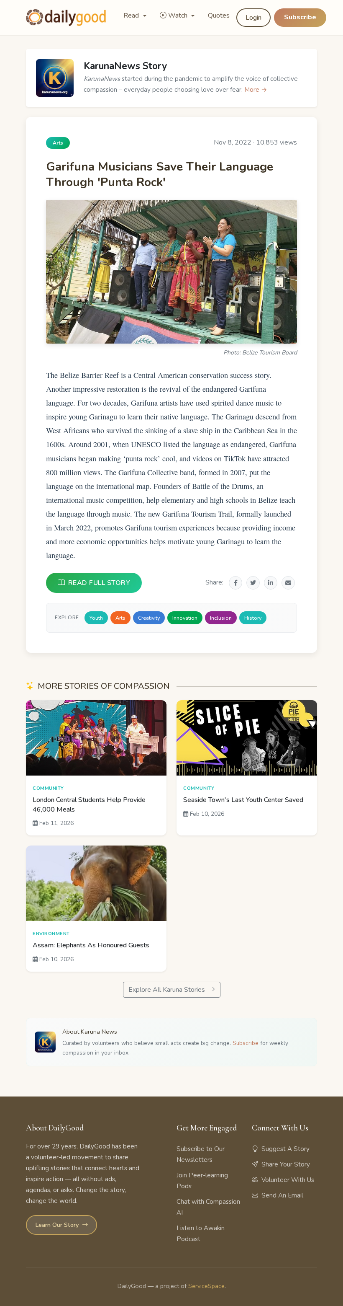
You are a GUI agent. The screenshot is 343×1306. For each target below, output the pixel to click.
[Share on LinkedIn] (270, 583)
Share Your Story (285, 1164)
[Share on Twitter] (253, 583)
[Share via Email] (288, 583)
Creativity (149, 617)
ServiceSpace (206, 1286)
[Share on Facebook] (235, 583)
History (252, 617)
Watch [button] (178, 15)
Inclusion (221, 617)
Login (253, 17)
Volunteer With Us (287, 1180)
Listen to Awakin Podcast (201, 1233)
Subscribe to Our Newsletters (201, 1154)
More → (255, 89)
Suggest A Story (285, 1149)
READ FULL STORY (99, 582)
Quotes (219, 15)
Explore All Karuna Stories (167, 989)
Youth (96, 617)
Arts (120, 617)
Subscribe (300, 17)
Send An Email (282, 1195)
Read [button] (132, 15)
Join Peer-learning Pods (202, 1180)
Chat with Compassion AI (208, 1207)
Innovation (184, 617)
